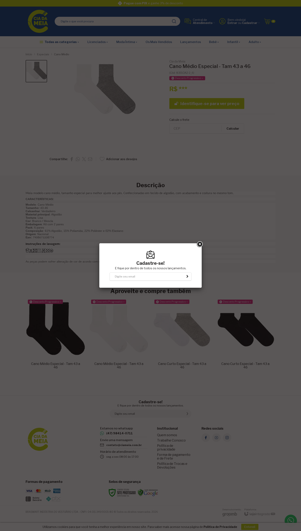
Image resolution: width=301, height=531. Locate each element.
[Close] (199, 244)
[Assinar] (187, 276)
